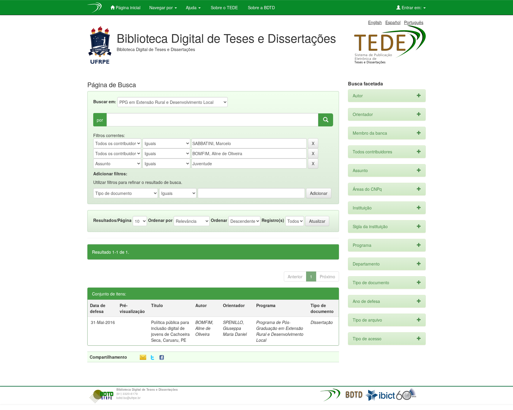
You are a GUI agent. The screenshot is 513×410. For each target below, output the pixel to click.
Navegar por (161, 7)
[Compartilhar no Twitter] (152, 358)
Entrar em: (411, 7)
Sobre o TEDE (224, 7)
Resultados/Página (112, 220)
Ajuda (192, 7)
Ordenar (219, 220)
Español (392, 22)
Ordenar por (160, 220)
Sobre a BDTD (261, 7)
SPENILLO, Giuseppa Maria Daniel (235, 328)
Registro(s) (273, 220)
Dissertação (322, 322)
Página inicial (127, 7)
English (375, 22)
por (100, 120)
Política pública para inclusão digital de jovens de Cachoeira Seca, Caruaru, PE (170, 331)
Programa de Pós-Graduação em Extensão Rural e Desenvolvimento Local (279, 331)
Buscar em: (104, 101)
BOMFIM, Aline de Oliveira (204, 328)
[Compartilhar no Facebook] (163, 358)
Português (413, 22)
